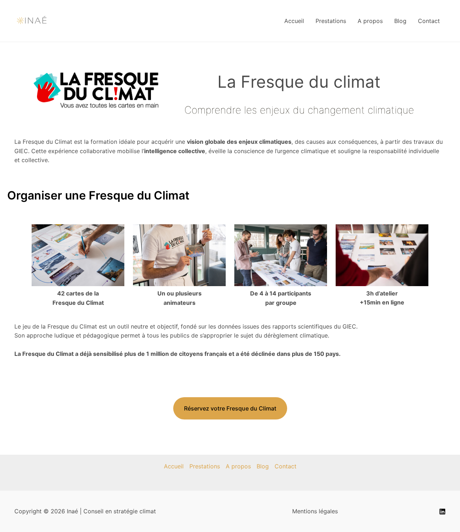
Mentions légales (315, 511)
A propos (370, 20)
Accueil (294, 20)
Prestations (331, 20)
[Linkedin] (442, 511)
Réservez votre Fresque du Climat (230, 408)
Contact (429, 20)
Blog (400, 20)
